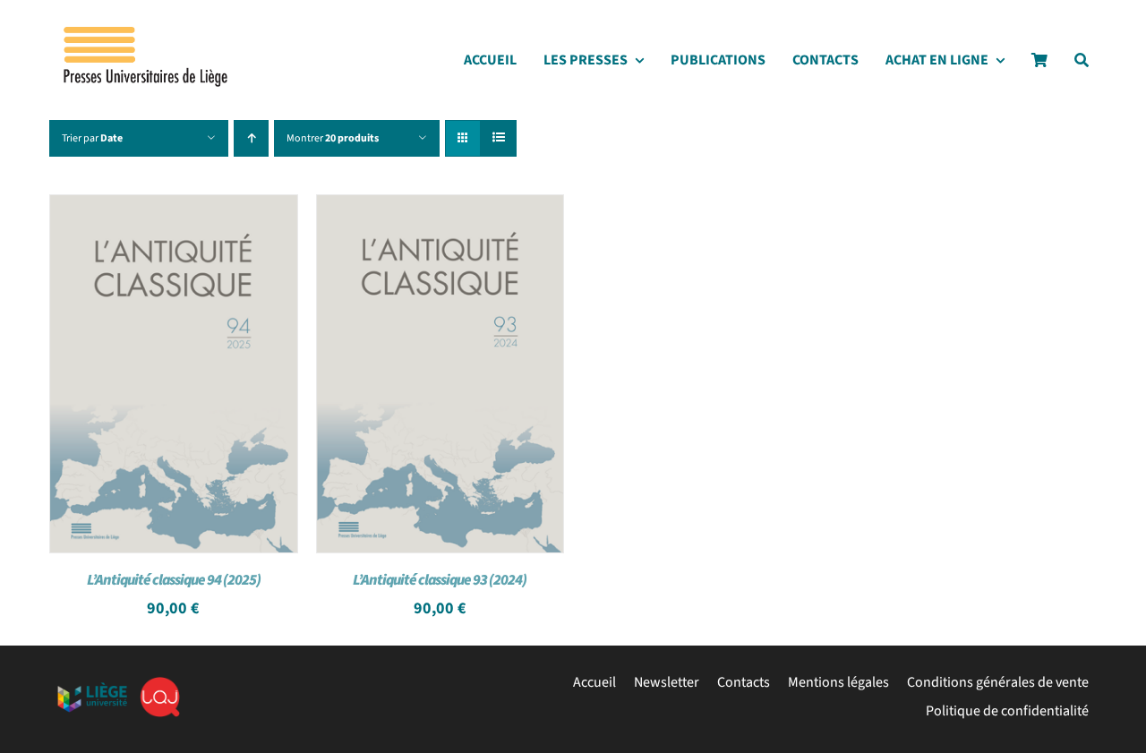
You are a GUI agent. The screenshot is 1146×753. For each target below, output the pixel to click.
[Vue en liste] (498, 138)
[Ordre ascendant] (251, 138)
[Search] (1081, 65)
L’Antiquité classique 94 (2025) (174, 580)
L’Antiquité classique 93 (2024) (439, 580)
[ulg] (92, 689)
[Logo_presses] (146, 34)
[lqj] (160, 684)
